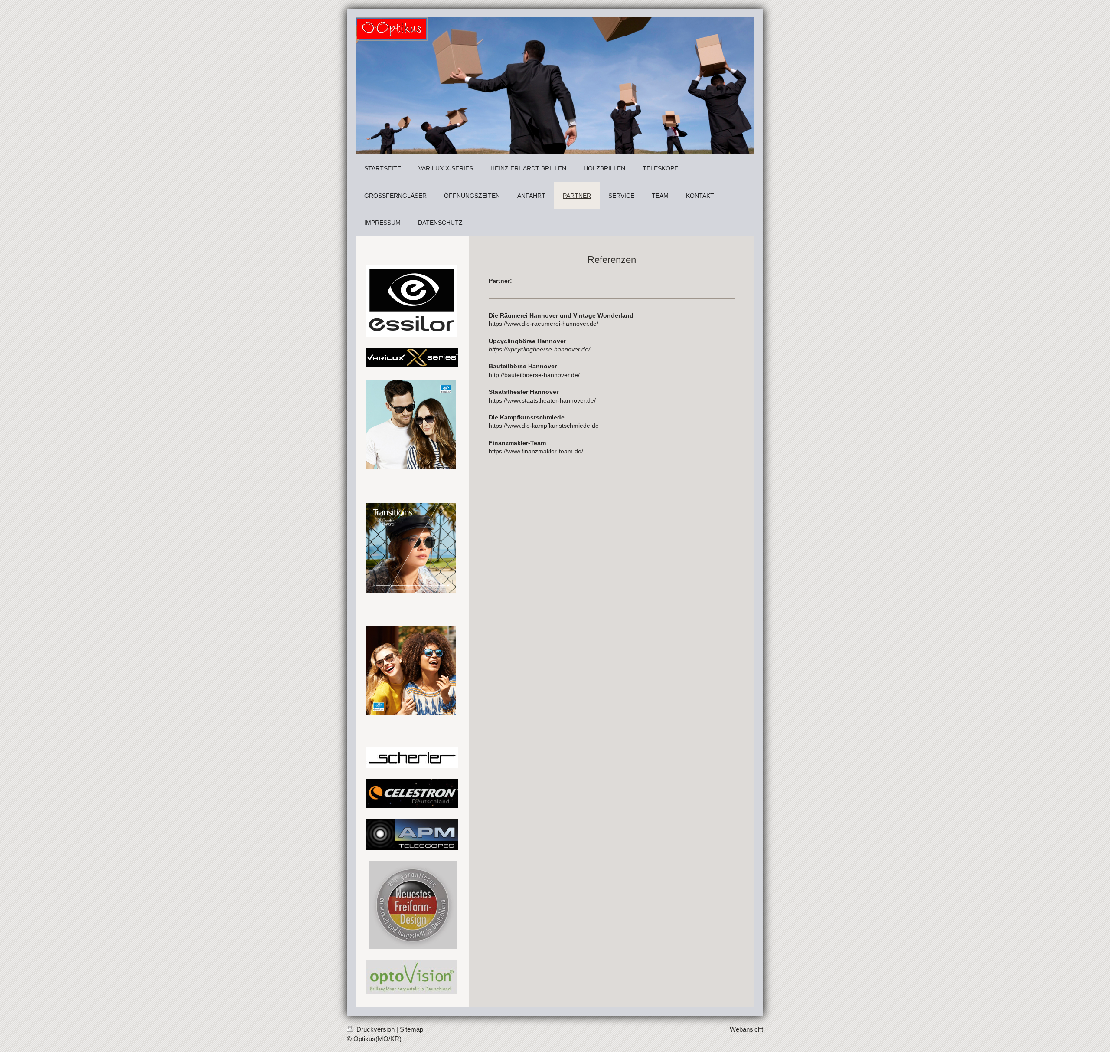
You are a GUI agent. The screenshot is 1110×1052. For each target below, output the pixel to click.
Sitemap (411, 1029)
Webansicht (746, 1029)
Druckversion (375, 1029)
